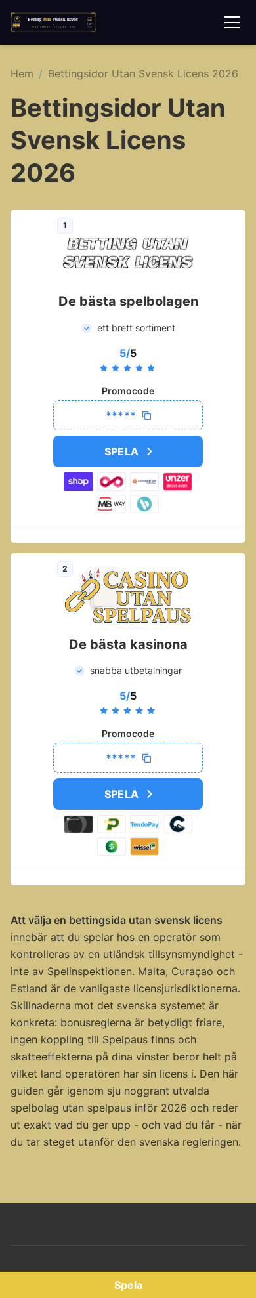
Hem (22, 73)
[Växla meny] (232, 22)
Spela (121, 451)
